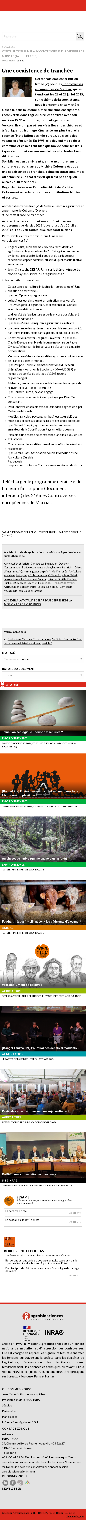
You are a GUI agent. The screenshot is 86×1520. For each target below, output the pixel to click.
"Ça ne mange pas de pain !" (34, 571)
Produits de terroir (64, 583)
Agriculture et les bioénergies (20, 586)
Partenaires (9, 1411)
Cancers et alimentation (44, 563)
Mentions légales (75, 1516)
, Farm (27, 269)
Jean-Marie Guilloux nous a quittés (23, 1394)
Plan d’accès (9, 1416)
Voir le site (75, 1213)
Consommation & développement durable (27, 567)
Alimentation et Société (16, 563)
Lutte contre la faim (62, 567)
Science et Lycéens (25, 583)
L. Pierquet (49, 1513)
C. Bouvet (70, 1513)
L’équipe (7, 1405)
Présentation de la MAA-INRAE (21, 1399)
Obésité (63, 563)
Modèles (19, 60)
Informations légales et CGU (20, 1422)
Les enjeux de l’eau (48, 586)
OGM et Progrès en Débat (62, 575)
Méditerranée (59, 571)
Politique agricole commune (31, 575)
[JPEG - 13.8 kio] (17, 87)
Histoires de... (44, 583)
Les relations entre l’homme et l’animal (25, 579)
